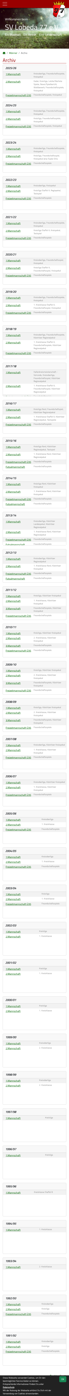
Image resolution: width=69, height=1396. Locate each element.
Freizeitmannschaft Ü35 (18, 95)
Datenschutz (8, 1387)
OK (62, 1379)
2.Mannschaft (13, 81)
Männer (13, 53)
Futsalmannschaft (15, 467)
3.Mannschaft (13, 608)
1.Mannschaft (13, 74)
